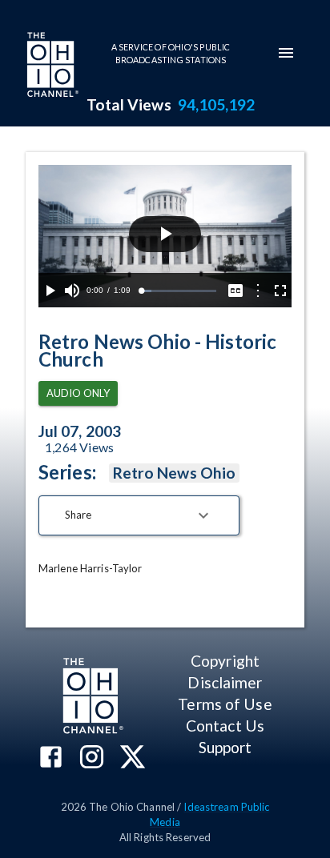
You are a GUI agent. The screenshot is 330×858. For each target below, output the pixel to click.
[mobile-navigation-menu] (286, 53)
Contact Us (225, 725)
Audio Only (78, 393)
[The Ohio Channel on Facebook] (51, 758)
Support (225, 747)
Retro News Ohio (174, 472)
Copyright (225, 660)
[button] (139, 515)
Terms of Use (225, 704)
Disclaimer (224, 682)
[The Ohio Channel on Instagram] (92, 758)
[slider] (178, 291)
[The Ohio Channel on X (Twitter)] (133, 758)
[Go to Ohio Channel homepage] (51, 66)
